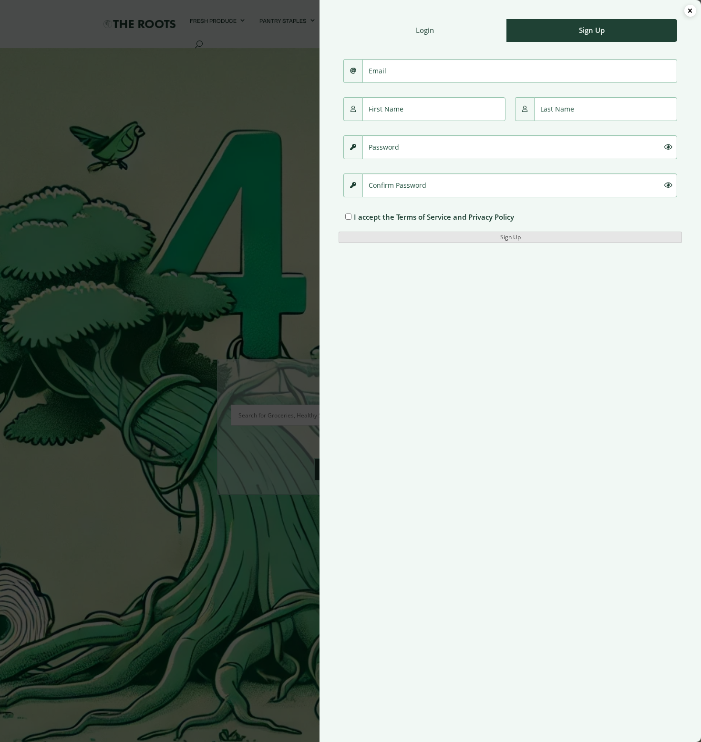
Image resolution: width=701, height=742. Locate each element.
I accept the (434, 217)
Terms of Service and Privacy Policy (455, 217)
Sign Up (510, 237)
